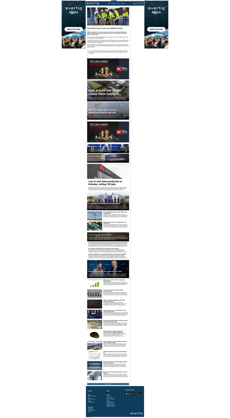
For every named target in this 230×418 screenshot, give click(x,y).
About (118, 3)
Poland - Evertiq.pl (110, 404)
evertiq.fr (128, 0)
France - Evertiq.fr (110, 406)
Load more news (108, 384)
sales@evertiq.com (91, 396)
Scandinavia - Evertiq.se (111, 405)
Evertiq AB (93, 3)
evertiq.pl (137, 0)
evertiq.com (113, 0)
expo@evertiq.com (91, 399)
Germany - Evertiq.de (111, 402)
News (109, 3)
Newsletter (123, 3)
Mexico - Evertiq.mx (110, 399)
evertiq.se (142, 0)
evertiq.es (123, 0)
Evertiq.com (109, 396)
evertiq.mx (133, 0)
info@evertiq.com (91, 402)
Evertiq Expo (113, 3)
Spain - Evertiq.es (110, 403)
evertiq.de (119, 0)
